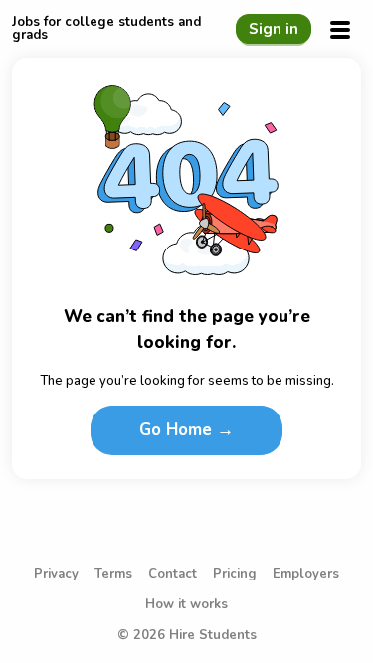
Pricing (235, 574)
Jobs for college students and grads (106, 29)
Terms (113, 574)
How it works (186, 604)
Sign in (273, 29)
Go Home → (186, 429)
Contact (172, 574)
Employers (306, 574)
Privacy (56, 574)
